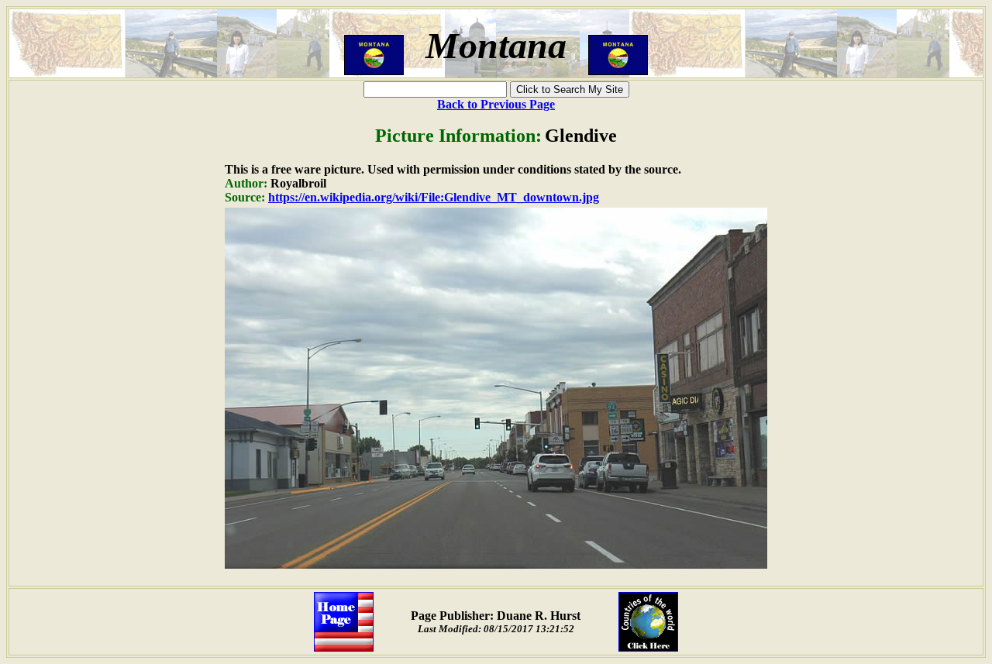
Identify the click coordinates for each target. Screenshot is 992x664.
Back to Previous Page (496, 104)
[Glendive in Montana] (496, 564)
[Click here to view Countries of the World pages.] (648, 647)
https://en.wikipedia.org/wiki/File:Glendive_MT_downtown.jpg (433, 197)
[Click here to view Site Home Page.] (344, 647)
